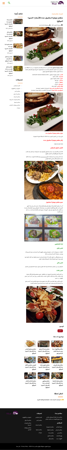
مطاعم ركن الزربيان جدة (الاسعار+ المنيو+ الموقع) (57, 367)
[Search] (8, 3)
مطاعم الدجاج (17, 94)
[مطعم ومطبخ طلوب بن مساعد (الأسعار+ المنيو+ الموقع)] (18, 68)
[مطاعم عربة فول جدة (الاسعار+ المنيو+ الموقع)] (18, 58)
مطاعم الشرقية (50, 430)
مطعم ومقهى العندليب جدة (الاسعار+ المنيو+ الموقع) (45, 384)
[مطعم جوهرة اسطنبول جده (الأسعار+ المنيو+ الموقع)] (43, 46)
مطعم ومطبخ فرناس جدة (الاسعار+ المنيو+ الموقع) (30, 351)
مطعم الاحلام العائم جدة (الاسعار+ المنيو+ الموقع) (30, 383)
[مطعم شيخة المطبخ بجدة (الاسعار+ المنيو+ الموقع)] (18, 21)
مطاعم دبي (59, 433)
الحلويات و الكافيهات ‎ (15, 89)
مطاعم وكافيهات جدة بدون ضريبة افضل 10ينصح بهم (57, 351)
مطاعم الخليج (51, 436)
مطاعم (60, 331)
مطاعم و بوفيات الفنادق (15, 105)
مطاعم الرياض (59, 430)
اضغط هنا (38, 88)
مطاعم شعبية (17, 102)
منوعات (18, 108)
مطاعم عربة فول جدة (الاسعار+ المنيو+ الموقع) (9, 59)
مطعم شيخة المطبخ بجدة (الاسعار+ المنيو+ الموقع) (44, 351)
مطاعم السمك (17, 97)
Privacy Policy (24, 446)
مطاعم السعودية (50, 427)
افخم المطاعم (17, 86)
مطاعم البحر (17, 91)
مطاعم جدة (51, 433)
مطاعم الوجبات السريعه (15, 100)
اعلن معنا (18, 446)
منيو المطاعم (59, 427)
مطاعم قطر (51, 439)
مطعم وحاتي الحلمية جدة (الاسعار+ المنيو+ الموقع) (57, 383)
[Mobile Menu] (4, 3)
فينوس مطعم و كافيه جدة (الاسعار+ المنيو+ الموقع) (30, 367)
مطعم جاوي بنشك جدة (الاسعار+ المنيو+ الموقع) (44, 367)
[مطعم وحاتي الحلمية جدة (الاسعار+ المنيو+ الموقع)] (18, 33)
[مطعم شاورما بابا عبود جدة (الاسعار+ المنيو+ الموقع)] (18, 46)
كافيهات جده (59, 439)
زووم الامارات (59, 436)
